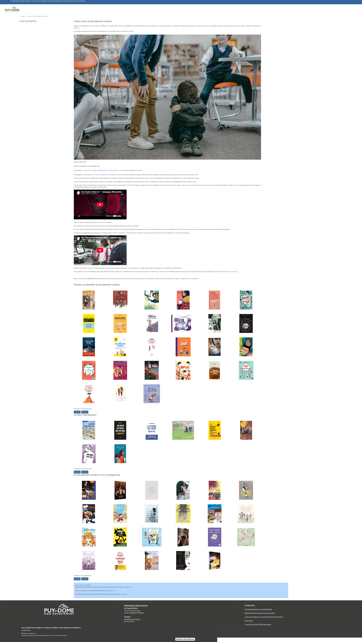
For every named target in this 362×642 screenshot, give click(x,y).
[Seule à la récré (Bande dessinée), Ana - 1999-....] (152, 560)
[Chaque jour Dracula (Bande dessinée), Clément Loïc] (152, 300)
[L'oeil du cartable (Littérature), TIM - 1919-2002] (183, 323)
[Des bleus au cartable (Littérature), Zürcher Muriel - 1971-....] (183, 300)
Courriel (77, 412)
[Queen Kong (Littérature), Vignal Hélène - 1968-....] (246, 430)
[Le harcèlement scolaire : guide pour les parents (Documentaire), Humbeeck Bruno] (152, 346)
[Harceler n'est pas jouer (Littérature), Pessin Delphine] (246, 300)
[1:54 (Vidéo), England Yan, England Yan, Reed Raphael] (120, 490)
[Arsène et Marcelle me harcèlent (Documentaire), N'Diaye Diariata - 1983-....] (120, 300)
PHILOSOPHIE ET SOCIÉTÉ (116, 170)
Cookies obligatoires (29, 633)
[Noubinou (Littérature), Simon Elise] (246, 537)
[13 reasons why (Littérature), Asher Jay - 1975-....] (89, 490)
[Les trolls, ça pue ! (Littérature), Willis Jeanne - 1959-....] (183, 430)
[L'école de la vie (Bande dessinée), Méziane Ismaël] (120, 513)
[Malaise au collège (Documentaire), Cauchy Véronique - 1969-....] (89, 370)
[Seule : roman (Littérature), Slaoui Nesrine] (120, 453)
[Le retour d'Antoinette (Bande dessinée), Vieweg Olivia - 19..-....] (89, 537)
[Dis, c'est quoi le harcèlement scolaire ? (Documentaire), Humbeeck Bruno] (215, 300)
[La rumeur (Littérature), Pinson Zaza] (246, 323)
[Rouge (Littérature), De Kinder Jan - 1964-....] (183, 370)
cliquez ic (124, 594)
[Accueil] (47, 9)
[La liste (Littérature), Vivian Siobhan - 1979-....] (215, 323)
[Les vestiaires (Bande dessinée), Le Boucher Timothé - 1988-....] (246, 346)
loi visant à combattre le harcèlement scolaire (107, 175)
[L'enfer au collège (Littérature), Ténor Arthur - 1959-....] (89, 513)
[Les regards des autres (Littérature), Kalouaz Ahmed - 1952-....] (215, 346)
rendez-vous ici (110, 590)
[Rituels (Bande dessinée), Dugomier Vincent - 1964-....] (152, 370)
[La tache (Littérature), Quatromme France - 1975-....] (183, 513)
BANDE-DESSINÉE (136, 170)
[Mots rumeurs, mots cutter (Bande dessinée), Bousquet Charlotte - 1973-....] (215, 537)
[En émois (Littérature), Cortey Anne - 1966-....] (215, 490)
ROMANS (127, 170)
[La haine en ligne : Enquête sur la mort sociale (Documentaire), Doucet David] (152, 430)
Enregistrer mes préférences (185, 639)
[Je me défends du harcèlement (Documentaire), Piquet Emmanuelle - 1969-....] (152, 323)
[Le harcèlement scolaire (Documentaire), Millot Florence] (120, 346)
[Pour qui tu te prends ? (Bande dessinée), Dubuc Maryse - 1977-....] (120, 370)
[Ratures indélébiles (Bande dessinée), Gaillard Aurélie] (89, 453)
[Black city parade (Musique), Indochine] (152, 490)
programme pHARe (101, 226)
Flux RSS (84, 412)
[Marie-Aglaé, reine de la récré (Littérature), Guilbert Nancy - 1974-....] (152, 537)
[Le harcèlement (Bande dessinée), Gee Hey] (215, 513)
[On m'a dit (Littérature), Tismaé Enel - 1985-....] (89, 560)
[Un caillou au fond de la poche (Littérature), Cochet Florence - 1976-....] (120, 393)
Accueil (23, 16)
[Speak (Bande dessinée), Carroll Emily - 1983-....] (183, 560)
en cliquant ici (233, 271)
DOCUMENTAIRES (102, 170)
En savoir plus (26, 630)
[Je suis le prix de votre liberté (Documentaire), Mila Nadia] (120, 430)
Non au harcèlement (119, 233)
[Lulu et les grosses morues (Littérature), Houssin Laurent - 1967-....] (120, 537)
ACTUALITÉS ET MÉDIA (90, 170)
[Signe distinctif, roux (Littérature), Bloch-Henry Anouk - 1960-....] (215, 370)
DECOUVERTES (29, 21)
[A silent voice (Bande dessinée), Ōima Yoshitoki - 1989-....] (89, 300)
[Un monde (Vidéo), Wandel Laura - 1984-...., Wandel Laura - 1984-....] (215, 560)
